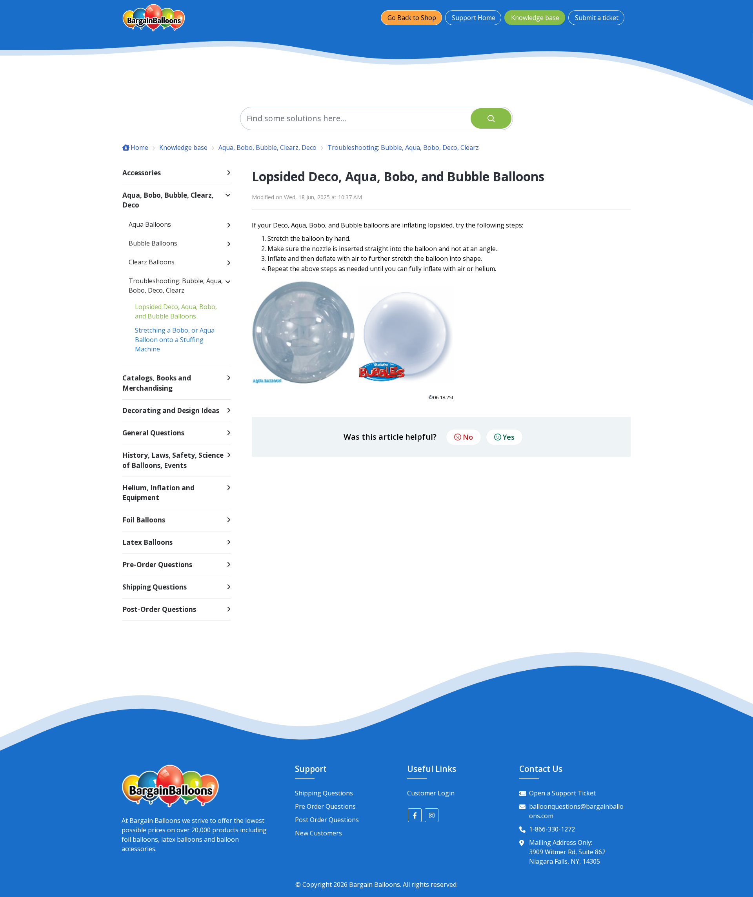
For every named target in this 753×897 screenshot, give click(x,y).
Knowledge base (535, 17)
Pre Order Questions (325, 806)
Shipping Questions (324, 793)
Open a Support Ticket (562, 793)
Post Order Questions (327, 819)
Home (139, 147)
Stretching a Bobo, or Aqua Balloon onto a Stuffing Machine (175, 339)
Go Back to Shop (411, 17)
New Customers (318, 833)
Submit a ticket (596, 17)
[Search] (491, 118)
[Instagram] (431, 815)
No (468, 437)
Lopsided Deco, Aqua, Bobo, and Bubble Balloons (176, 311)
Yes (509, 437)
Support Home (473, 17)
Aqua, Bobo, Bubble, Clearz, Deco (267, 147)
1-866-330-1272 (552, 829)
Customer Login (431, 793)
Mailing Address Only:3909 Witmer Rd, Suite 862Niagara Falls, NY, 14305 (567, 852)
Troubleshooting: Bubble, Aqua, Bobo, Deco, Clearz (403, 147)
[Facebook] (415, 815)
